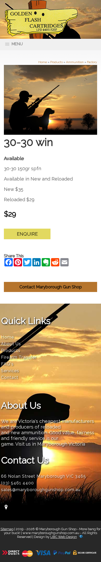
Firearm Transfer (19, 357)
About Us (11, 343)
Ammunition (75, 62)
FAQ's (7, 364)
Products (56, 62)
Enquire (27, 234)
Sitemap (7, 529)
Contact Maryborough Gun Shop (50, 286)
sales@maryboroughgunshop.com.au (41, 489)
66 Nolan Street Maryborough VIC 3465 (43, 476)
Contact (9, 377)
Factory (92, 62)
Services (10, 370)
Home (42, 62)
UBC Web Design (63, 537)
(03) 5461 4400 (17, 483)
